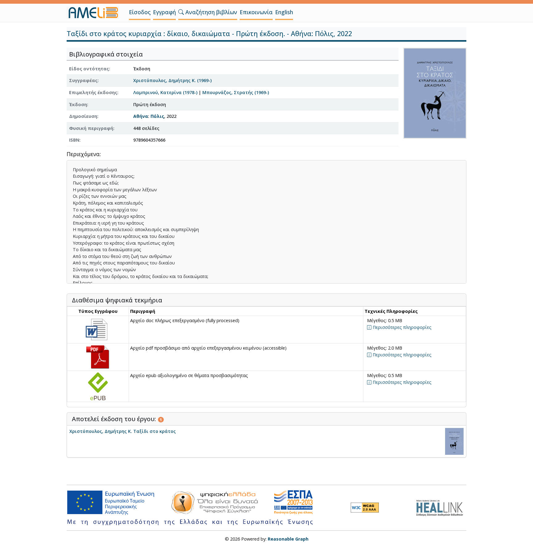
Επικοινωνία (256, 12)
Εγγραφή (164, 12)
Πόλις (157, 116)
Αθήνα (140, 116)
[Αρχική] (95, 12)
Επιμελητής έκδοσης (93, 92)
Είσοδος (140, 12)
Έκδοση (78, 104)
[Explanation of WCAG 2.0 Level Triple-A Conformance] (365, 508)
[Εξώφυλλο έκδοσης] (434, 92)
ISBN (74, 140)
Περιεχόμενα (83, 154)
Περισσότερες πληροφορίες (401, 327)
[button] (181, 12)
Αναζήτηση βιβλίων (210, 12)
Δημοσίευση (83, 116)
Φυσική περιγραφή (91, 128)
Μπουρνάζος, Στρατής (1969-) (235, 92)
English (284, 12)
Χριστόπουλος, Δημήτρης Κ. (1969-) (172, 80)
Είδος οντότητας (89, 69)
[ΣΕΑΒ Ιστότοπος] (441, 507)
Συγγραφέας (83, 80)
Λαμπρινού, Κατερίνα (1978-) (165, 92)
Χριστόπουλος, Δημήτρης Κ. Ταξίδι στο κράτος (122, 431)
